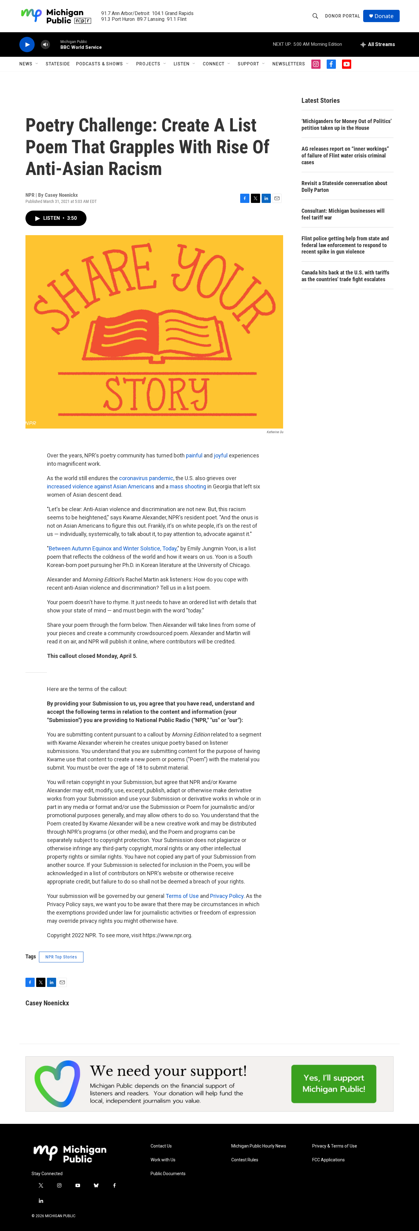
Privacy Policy (227, 896)
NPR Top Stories (61, 956)
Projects (148, 63)
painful (194, 455)
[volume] (45, 45)
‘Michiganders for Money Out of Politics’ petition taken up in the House (347, 124)
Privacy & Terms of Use (334, 1146)
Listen (182, 63)
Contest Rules (244, 1160)
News (26, 63)
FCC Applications (328, 1160)
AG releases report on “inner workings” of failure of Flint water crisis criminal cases (345, 155)
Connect (214, 63)
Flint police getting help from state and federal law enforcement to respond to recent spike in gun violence (345, 245)
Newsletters (288, 63)
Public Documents (168, 1173)
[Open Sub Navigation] (37, 63)
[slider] (55, 44)
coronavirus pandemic (146, 478)
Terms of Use (182, 896)
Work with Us (163, 1160)
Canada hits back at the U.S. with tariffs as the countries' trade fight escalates (345, 275)
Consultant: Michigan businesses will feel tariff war (343, 214)
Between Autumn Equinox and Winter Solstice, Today (113, 548)
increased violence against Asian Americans (100, 486)
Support (248, 63)
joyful (221, 455)
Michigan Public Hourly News (258, 1146)
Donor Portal (342, 16)
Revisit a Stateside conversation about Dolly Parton (344, 186)
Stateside (58, 63)
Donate (384, 16)
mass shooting (188, 486)
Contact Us (161, 1146)
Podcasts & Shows (99, 63)
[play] (27, 44)
